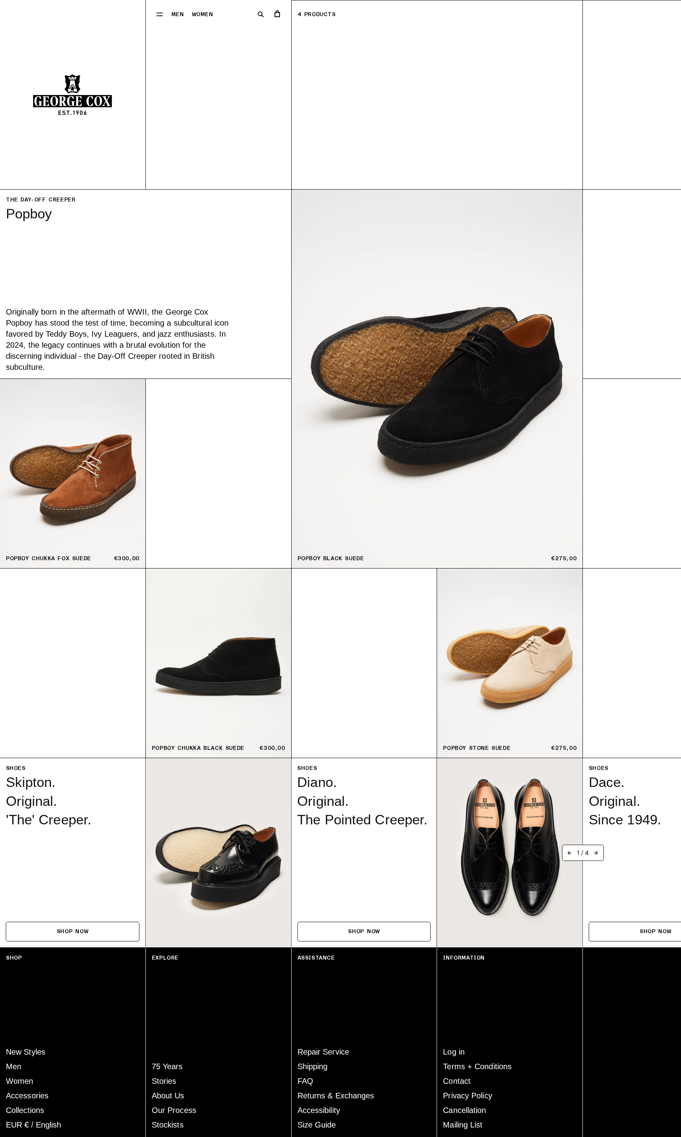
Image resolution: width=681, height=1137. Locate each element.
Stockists (168, 1124)
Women (202, 14)
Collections (25, 1110)
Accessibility (319, 1110)
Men (177, 14)
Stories (164, 1081)
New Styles (25, 1052)
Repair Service (323, 1052)
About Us (168, 1095)
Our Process (174, 1110)
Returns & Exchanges (336, 1095)
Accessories (27, 1095)
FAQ (305, 1081)
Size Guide (317, 1124)
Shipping (313, 1066)
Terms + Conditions (477, 1066)
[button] (159, 14)
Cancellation (464, 1110)
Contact (457, 1081)
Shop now (73, 931)
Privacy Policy (467, 1095)
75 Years (167, 1066)
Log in (454, 1052)
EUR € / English (33, 1124)
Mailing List (462, 1124)
